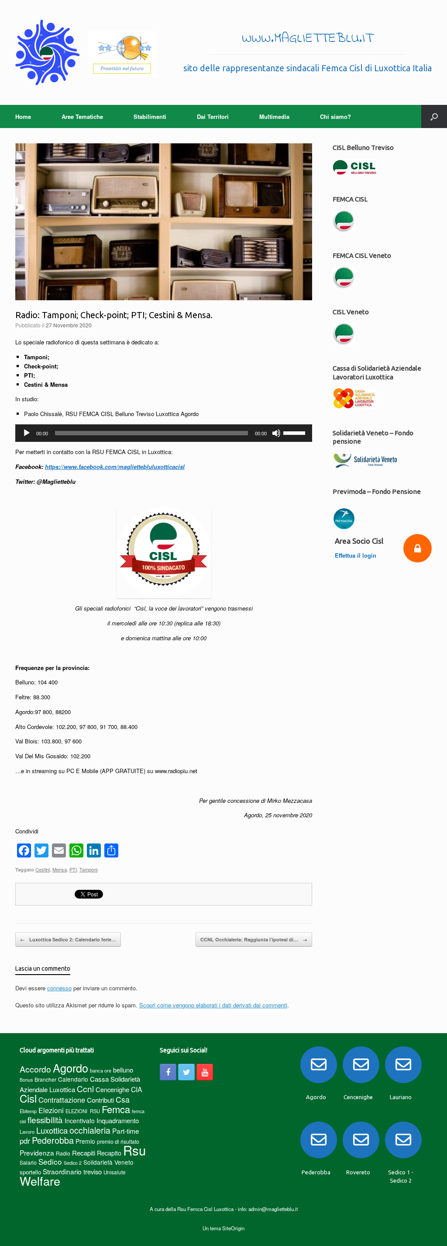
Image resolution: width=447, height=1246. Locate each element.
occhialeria (89, 1130)
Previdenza (37, 1152)
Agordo (70, 1068)
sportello (30, 1172)
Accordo (35, 1069)
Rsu (134, 1150)
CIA (136, 1089)
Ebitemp (28, 1110)
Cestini (42, 869)
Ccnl (85, 1088)
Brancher (45, 1079)
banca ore (100, 1070)
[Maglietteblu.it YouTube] (204, 1072)
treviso (92, 1171)
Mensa (59, 869)
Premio (85, 1141)
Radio (63, 1153)
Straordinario (62, 1171)
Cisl (28, 1098)
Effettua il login (356, 555)
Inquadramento (117, 1120)
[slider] (295, 432)
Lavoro (27, 1131)
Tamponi (88, 869)
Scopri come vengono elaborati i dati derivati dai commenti (213, 1005)
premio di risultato (118, 1141)
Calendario (73, 1079)
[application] (163, 433)
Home (23, 116)
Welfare (40, 1180)
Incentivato (80, 1120)
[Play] (26, 433)
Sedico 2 (73, 1162)
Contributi (100, 1099)
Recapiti (83, 1152)
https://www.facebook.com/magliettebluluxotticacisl (115, 466)
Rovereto (358, 1172)
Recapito (109, 1152)
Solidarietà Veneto (108, 1162)
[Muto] (276, 433)
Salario (28, 1162)
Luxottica (52, 1130)
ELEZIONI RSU (82, 1110)
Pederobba (53, 1140)
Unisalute (114, 1172)
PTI (73, 869)
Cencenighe (112, 1089)
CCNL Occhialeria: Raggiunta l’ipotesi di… (253, 939)
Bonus (26, 1079)
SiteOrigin (233, 1228)
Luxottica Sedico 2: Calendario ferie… (68, 939)
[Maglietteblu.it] (86, 52)
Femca (116, 1109)
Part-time (125, 1130)
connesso (59, 988)
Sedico (50, 1161)
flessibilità (45, 1119)
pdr (25, 1140)
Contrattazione (61, 1099)
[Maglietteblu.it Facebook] (168, 1072)
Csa (123, 1099)
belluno (123, 1069)
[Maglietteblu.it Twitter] (186, 1072)
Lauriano (401, 1097)
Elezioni (51, 1110)
